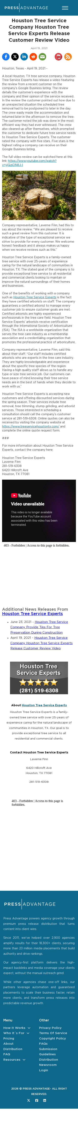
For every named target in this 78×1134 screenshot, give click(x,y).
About (8, 1043)
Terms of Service (53, 1033)
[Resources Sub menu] (24, 1059)
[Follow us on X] (28, 1100)
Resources (11, 1059)
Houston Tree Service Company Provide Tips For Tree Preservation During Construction (39, 627)
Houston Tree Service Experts (34, 297)
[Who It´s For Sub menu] (28, 1033)
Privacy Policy (50, 1028)
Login (43, 1070)
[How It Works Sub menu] (29, 1028)
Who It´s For (13, 1033)
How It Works (14, 1028)
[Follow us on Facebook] (36, 1100)
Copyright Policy (52, 1038)
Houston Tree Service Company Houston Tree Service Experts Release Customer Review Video (41, 643)
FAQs (43, 1043)
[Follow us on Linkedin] (44, 1100)
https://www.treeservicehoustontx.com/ (30, 426)
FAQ (6, 1054)
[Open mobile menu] (65, 8)
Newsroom (48, 1065)
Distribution (12, 1049)
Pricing (8, 1038)
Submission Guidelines (48, 1052)
